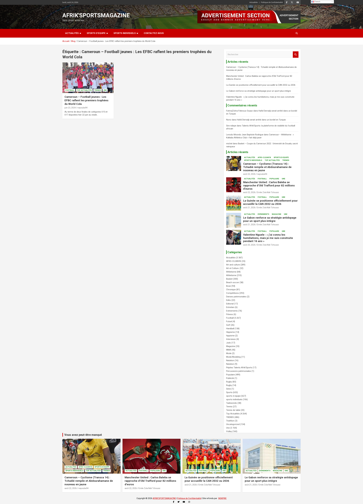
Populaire (274, 179)
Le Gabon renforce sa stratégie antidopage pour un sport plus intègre (258, 91)
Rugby (229, 381)
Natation (230, 360)
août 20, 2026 (249, 245)
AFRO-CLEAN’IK (264, 157)
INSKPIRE (222, 498)
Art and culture (233, 264)
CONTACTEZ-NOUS (154, 33)
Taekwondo (231, 403)
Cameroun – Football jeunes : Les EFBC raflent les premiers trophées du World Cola (86, 100)
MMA (228, 350)
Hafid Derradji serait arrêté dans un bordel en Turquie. (261, 119)
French (317, 2)
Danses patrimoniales (236, 296)
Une (105, 90)
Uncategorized (233, 424)
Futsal (229, 321)
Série (228, 389)
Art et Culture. (232, 268)
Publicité (230, 378)
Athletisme (231, 272)
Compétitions (232, 293)
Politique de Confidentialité (272, 2)
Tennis (229, 406)
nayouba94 (82, 108)
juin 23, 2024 (70, 108)
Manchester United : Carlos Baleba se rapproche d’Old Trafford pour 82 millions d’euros (269, 185)
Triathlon (230, 420)
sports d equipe (281, 157)
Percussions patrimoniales (238, 371)
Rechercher (295, 54)
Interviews (231, 339)
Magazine (276, 214)
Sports (229, 392)
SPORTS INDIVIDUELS (125, 33)
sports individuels (253, 160)
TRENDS (97, 90)
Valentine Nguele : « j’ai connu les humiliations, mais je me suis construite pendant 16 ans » (268, 238)
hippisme (230, 335)
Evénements (263, 214)
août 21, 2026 (249, 207)
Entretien (230, 307)
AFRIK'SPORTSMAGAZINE (96, 15)
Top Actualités (84, 90)
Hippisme (230, 332)
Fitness (229, 314)
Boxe (228, 286)
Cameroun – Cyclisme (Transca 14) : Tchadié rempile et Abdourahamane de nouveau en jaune (267, 167)
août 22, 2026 (249, 174)
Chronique (231, 289)
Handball (230, 328)
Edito (228, 300)
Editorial (230, 303)
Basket (229, 279)
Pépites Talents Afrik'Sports (239, 367)
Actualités (253, 2)
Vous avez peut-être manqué (83, 434)
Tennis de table (233, 410)
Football (69, 90)
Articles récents (237, 152)
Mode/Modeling (233, 357)
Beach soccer (232, 282)
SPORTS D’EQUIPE (96, 33)
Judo (228, 342)
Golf (228, 325)
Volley (229, 431)
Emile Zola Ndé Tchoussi (268, 192)
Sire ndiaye (231, 125)
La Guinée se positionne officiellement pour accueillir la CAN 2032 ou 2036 (260, 85)
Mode (228, 353)
